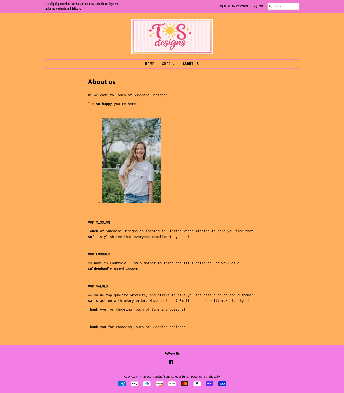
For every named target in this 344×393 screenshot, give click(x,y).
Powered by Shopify (205, 376)
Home (149, 64)
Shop (167, 64)
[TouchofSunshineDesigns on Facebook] (171, 362)
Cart (261, 6)
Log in (223, 6)
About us (191, 64)
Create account (240, 6)
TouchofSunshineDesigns (170, 376)
